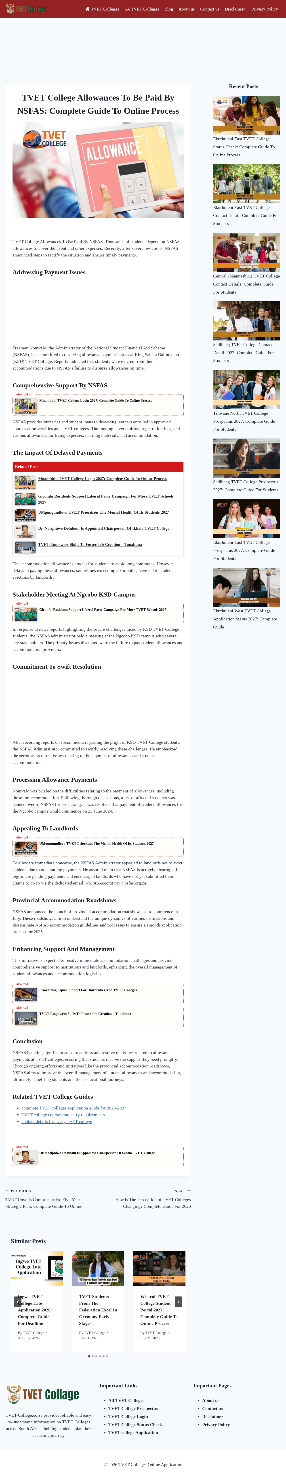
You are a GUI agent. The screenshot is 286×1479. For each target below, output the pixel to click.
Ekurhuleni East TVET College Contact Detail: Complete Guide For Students (246, 215)
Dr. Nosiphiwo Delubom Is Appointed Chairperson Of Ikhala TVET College (97, 1153)
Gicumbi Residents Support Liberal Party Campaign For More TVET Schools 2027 (102, 609)
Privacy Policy (264, 8)
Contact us (209, 8)
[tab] (89, 1356)
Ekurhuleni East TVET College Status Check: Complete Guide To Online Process (244, 146)
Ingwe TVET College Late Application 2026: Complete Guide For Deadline (35, 1310)
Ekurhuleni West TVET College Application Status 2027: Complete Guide (245, 618)
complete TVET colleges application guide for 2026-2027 (73, 1107)
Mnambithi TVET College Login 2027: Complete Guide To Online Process (95, 400)
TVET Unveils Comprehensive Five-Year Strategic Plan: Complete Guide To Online (43, 1199)
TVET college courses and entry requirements (63, 1114)
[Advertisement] (98, 51)
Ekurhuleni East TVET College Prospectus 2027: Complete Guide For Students (244, 550)
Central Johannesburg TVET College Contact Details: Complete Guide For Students (246, 283)
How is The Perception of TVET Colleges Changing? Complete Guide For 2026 (153, 1199)
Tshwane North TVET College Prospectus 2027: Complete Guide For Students (244, 421)
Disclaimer (235, 8)
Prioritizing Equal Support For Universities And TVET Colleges (88, 990)
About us (187, 8)
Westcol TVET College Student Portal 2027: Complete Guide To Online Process (159, 1310)
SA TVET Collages (141, 8)
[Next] (178, 1301)
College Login (128, 1416)
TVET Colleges (105, 8)
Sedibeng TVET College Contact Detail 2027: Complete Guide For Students (243, 352)
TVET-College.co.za (25, 1415)
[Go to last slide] (17, 1301)
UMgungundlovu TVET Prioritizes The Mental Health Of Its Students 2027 (96, 843)
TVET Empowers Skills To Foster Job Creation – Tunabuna (85, 1014)
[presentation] (37, 1268)
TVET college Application (133, 1432)
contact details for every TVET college (56, 1121)
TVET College (33, 1333)
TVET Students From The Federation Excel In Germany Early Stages (98, 1310)
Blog (168, 8)
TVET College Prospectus (133, 1408)
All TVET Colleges (126, 1400)
